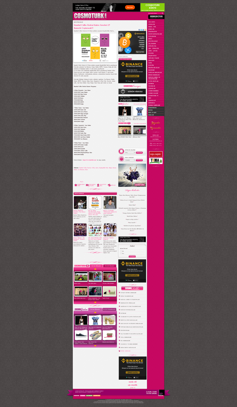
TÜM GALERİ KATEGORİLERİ (139, 104)
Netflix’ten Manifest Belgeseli (108, 238)
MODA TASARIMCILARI (127, 296)
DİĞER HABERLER (79, 193)
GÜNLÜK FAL (152, 46)
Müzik (75, 169)
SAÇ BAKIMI (152, 43)
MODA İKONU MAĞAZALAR (128, 347)
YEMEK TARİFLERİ (154, 105)
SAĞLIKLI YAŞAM (153, 58)
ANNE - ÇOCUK (152, 51)
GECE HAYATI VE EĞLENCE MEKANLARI (132, 323)
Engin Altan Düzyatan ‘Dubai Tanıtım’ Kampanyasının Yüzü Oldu (132, 196)
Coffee (93, 168)
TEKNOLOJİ (152, 100)
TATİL (150, 63)
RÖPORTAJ (151, 103)
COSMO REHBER (153, 91)
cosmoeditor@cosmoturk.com (155, 141)
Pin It (81, 182)
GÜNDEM (151, 83)
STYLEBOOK (152, 36)
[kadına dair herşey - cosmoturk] (90, 19)
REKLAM (151, 115)
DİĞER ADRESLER (125, 351)
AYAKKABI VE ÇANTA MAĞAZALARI (131, 316)
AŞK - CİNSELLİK (153, 48)
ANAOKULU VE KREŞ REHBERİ (129, 344)
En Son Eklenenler (96, 266)
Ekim (86, 169)
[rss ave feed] (145, 30)
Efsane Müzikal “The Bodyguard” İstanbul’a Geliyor (79, 239)
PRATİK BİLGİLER (153, 67)
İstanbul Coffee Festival (85, 168)
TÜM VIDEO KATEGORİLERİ (140, 123)
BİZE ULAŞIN (152, 112)
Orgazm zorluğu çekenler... (132, 219)
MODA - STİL (152, 26)
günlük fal (132, 387)
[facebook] (139, 30)
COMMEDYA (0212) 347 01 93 (94, 392)
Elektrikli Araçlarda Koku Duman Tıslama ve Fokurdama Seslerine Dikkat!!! (132, 209)
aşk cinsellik (132, 385)
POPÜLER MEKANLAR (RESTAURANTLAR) (132, 327)
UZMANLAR (151, 88)
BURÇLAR (151, 29)
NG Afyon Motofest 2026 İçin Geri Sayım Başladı (95, 238)
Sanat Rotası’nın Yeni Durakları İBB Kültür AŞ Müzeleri (132, 229)
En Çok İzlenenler (109, 266)
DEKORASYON (152, 31)
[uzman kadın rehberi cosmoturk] (132, 288)
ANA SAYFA (151, 22)
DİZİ (149, 98)
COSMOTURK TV (153, 95)
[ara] (162, 13)
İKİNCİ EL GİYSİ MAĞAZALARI (129, 320)
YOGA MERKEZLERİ (126, 337)
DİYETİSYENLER (125, 330)
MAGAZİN (151, 60)
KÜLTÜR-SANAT (78, 22)
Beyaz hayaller (132, 222)
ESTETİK (151, 65)
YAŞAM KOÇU (152, 55)
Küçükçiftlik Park (103, 168)
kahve (97, 168)
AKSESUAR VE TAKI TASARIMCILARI (131, 306)
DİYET (150, 38)
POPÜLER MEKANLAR (155, 72)
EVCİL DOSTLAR (153, 81)
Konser (114, 168)
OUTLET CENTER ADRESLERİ (128, 292)
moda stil (132, 381)
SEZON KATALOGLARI (155, 34)
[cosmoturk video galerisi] (124, 123)
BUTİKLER (123, 313)
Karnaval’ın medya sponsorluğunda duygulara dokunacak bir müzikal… (80, 243)
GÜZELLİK (151, 24)
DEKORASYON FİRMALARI (128, 303)
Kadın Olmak (132, 205)
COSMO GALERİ (153, 93)
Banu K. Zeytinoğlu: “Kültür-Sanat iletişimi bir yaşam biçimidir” (110, 211)
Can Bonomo (81, 169)
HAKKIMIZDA (152, 107)
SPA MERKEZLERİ (125, 340)
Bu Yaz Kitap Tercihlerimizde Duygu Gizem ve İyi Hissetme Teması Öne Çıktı (94, 212)
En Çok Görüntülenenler (109, 309)
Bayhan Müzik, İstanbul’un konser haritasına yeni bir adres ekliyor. (80, 216)
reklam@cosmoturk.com (155, 136)
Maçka (110, 168)
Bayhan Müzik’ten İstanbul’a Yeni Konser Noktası (79, 211)
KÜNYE (150, 110)
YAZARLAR (151, 86)
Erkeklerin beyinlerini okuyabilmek (132, 225)
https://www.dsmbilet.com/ (89, 160)
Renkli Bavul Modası (132, 216)
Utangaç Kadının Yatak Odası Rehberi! (132, 213)
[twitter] (141, 30)
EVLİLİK (151, 53)
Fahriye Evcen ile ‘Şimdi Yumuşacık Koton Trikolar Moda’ (132, 201)
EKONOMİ (151, 70)
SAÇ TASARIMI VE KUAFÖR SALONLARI (131, 333)
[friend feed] (143, 30)
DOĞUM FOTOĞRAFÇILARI (128, 309)
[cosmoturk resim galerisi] (124, 103)
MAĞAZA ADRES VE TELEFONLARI (130, 299)
